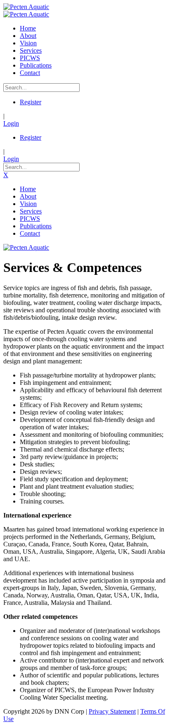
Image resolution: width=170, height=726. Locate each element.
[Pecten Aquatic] (26, 6)
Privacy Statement (112, 711)
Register (30, 101)
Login (11, 123)
